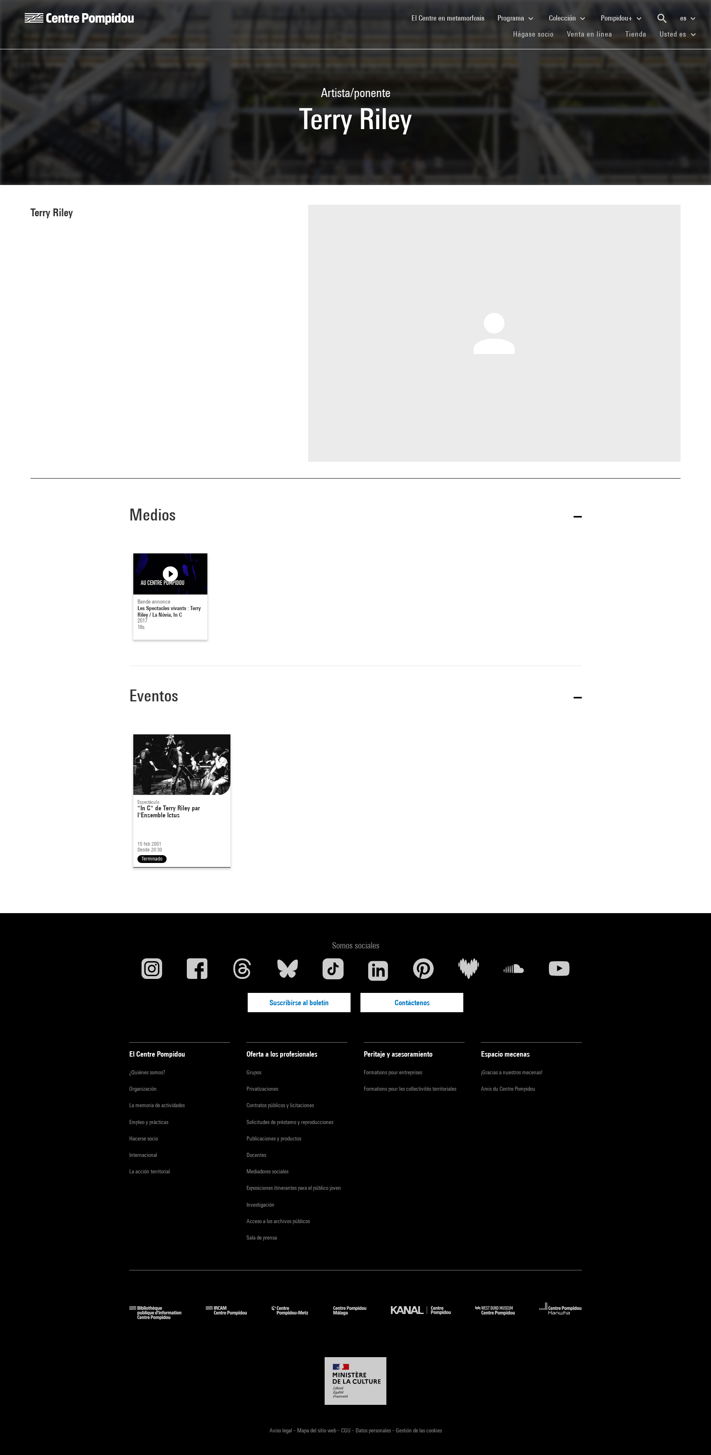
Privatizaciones (262, 1088)
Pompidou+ (617, 18)
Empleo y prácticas (148, 1122)
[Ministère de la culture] (355, 1381)
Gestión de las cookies (419, 1430)
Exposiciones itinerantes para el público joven (293, 1187)
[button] (355, 516)
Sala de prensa (261, 1237)
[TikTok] (333, 970)
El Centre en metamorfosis (451, 17)
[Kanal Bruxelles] (427, 1317)
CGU (346, 1430)
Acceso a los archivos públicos (278, 1221)
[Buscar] (662, 18)
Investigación (260, 1204)
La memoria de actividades (157, 1105)
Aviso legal (281, 1430)
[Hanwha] (560, 1317)
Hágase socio (536, 33)
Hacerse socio (143, 1138)
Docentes (256, 1155)
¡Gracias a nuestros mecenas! (511, 1072)
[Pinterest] (423, 970)
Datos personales (374, 1430)
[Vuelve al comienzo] (692, 1436)
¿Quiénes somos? (147, 1072)
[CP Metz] (296, 1317)
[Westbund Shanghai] (501, 1317)
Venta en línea (589, 34)
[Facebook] (197, 970)
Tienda (639, 33)
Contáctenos (412, 1002)
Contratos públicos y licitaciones (280, 1105)
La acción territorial (149, 1171)
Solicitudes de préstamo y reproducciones (289, 1122)
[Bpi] (161, 1317)
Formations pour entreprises (393, 1072)
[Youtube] (559, 970)
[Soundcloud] (514, 970)
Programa (511, 18)
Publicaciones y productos (273, 1138)
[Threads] (242, 970)
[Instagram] (151, 970)
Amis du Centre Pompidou (508, 1088)
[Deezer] (468, 970)
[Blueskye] (287, 970)
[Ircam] (232, 1317)
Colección (563, 18)
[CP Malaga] (356, 1317)
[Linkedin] (378, 970)
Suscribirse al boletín (299, 1002)
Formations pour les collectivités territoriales (410, 1088)
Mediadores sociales (267, 1171)
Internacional (143, 1155)
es (684, 18)
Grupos (253, 1072)
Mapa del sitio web (317, 1430)
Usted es (674, 34)
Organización (143, 1088)
